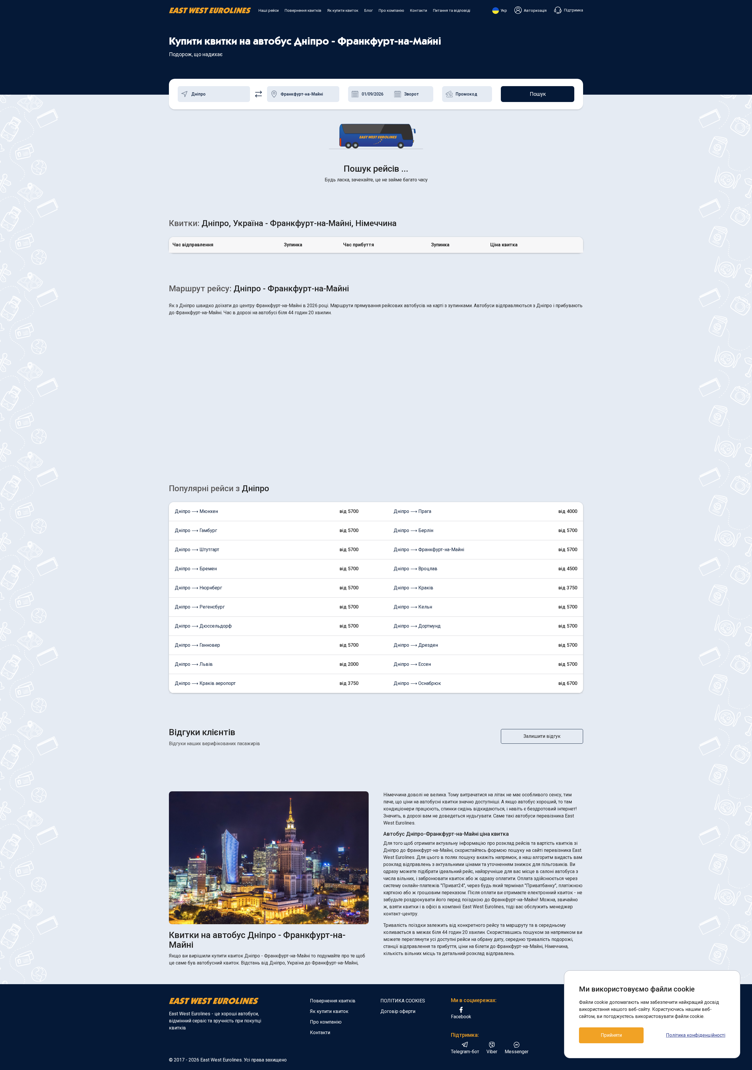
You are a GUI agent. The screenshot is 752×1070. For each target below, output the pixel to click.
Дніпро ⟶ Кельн (413, 607)
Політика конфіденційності (695, 1035)
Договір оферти (397, 1011)
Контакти (418, 10)
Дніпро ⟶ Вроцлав (415, 568)
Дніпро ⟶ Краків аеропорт (205, 683)
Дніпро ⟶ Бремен (196, 568)
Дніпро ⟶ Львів (194, 664)
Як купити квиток (342, 10)
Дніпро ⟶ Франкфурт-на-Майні (429, 549)
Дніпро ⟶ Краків (413, 588)
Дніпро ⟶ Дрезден (416, 645)
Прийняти (611, 1035)
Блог (368, 10)
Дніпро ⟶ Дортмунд (417, 626)
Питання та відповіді (451, 10)
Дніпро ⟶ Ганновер (197, 645)
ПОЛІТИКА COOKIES (402, 1001)
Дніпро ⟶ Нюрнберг (198, 588)
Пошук (538, 94)
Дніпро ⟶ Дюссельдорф (203, 626)
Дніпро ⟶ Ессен (412, 664)
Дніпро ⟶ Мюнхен (196, 511)
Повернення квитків (303, 10)
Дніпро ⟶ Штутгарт (197, 549)
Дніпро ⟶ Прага (412, 511)
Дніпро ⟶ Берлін (413, 530)
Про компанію (391, 10)
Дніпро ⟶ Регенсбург (200, 607)
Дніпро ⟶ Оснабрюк (417, 683)
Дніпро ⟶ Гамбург (196, 530)
